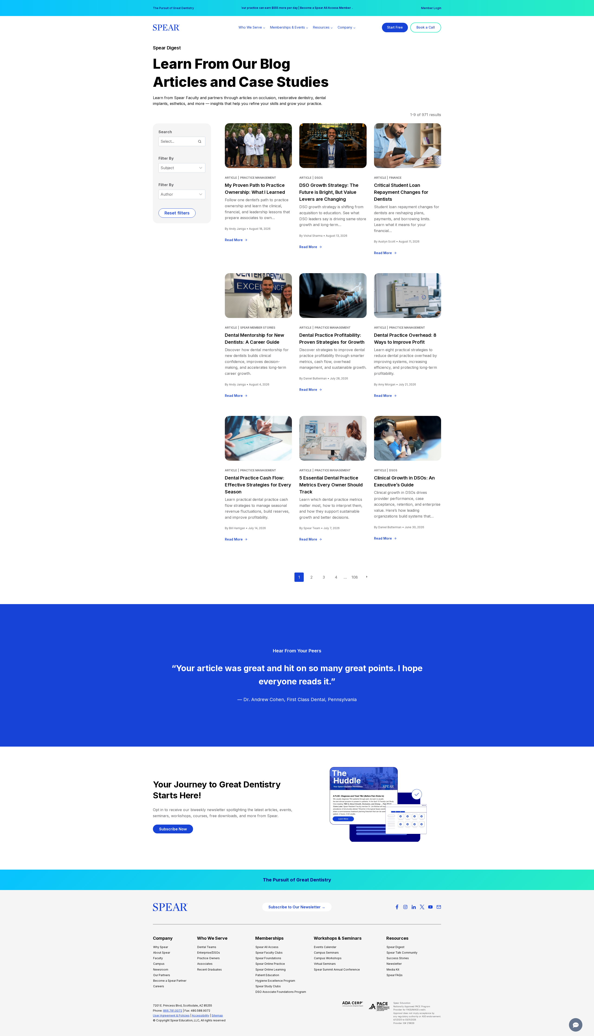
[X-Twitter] (422, 907)
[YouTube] (430, 907)
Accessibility (200, 1015)
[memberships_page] (297, 879)
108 (355, 577)
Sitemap (217, 1015)
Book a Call (425, 27)
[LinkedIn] (413, 907)
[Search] (199, 141)
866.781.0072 (172, 1010)
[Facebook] (397, 907)
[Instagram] (405, 907)
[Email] (438, 907)
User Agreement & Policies (171, 1015)
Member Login (431, 8)
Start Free (395, 27)
